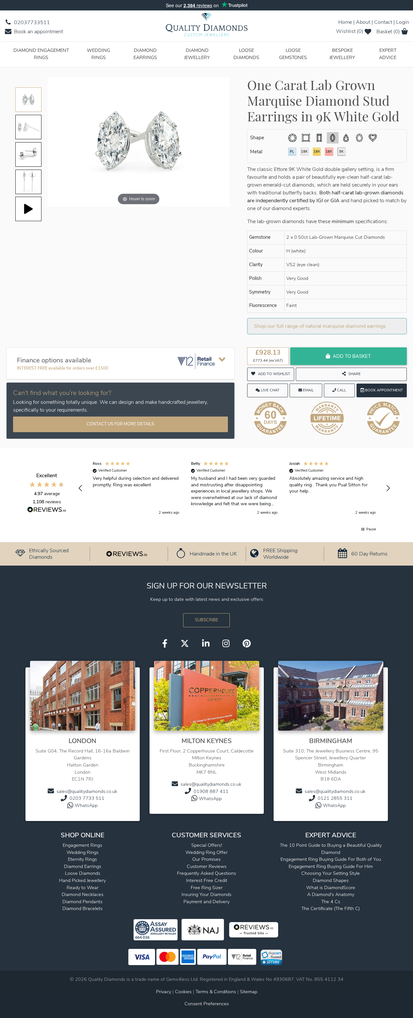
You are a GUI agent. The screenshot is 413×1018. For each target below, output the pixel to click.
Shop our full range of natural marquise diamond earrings (320, 326)
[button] (80, 488)
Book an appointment (38, 31)
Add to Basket (352, 356)
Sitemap (248, 991)
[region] (234, 488)
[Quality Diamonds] (206, 26)
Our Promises (206, 859)
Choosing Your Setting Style (330, 873)
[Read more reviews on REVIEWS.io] (46, 510)
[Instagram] (226, 644)
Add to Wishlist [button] (274, 374)
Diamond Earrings (145, 54)
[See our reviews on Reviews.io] (126, 553)
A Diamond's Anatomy (330, 894)
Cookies (183, 991)
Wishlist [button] (349, 31)
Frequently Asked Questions (206, 873)
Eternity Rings (82, 859)
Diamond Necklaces (82, 894)
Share (354, 374)
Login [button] (402, 22)
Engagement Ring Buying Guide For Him (331, 866)
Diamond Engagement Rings (41, 54)
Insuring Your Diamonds (206, 894)
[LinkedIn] (205, 644)
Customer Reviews (207, 866)
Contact (383, 22)
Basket (388, 31)
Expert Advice (387, 54)
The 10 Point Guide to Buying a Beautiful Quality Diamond (331, 849)
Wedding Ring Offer (206, 852)
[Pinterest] (246, 644)
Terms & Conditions (216, 991)
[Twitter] (185, 644)
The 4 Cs (330, 901)
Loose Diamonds (246, 54)
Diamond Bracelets (82, 908)
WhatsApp (86, 805)
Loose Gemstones (293, 54)
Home (345, 22)
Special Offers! (206, 845)
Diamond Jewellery (197, 54)
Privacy (163, 991)
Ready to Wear (83, 887)
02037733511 (31, 22)
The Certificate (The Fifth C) (330, 908)
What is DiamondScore (330, 887)
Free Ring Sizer (207, 887)
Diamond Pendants (82, 901)
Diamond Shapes (331, 880)
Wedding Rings (98, 54)
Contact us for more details (120, 424)
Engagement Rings (82, 845)
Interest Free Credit (206, 880)
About (363, 22)
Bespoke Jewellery (342, 54)
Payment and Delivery (206, 901)
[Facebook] (165, 644)
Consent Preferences (206, 1003)
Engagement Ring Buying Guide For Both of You (330, 859)
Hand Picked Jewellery (82, 880)
